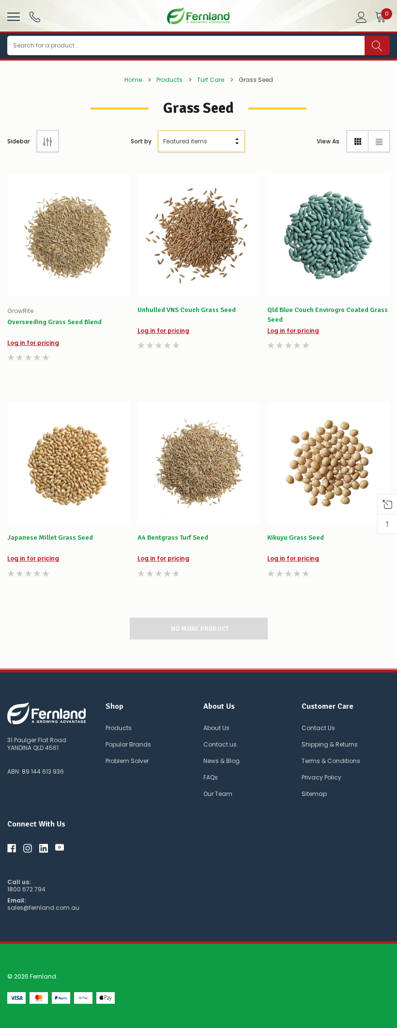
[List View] (379, 141)
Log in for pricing (33, 343)
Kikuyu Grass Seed (295, 537)
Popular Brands (128, 744)
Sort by (141, 141)
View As (328, 141)
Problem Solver (127, 761)
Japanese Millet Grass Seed (50, 537)
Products (119, 728)
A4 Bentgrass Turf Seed (172, 537)
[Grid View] (357, 141)
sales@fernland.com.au (43, 907)
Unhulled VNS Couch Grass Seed (186, 310)
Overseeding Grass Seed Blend (54, 322)
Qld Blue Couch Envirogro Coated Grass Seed (327, 315)
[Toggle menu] (12, 15)
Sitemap (314, 794)
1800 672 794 (26, 889)
